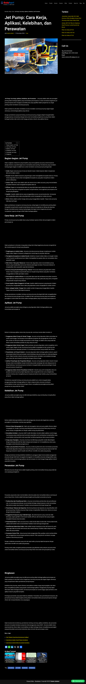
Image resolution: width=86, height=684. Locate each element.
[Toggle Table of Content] (16, 143)
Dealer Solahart (55, 681)
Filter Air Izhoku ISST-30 (68, 32)
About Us (76, 3)
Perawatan (32, 667)
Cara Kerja (11, 667)
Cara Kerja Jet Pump (11, 147)
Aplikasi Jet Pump (10, 148)
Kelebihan (24, 667)
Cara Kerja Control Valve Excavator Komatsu (17, 642)
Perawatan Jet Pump (11, 152)
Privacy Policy (30, 681)
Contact (70, 3)
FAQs (65, 3)
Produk (50, 3)
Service (55, 3)
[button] (78, 681)
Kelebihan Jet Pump (11, 150)
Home (46, 3)
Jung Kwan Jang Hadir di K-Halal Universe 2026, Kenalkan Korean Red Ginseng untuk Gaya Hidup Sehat (71, 18)
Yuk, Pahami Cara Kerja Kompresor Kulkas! (17, 637)
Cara (13, 11)
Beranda (6, 11)
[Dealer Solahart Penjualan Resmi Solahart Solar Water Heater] (8, 3)
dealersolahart (10, 33)
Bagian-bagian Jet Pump (12, 145)
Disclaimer (38, 681)
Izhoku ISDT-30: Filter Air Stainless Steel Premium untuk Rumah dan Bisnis (71, 25)
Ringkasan (8, 154)
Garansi (61, 3)
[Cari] (83, 3)
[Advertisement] (31, 88)
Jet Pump (18, 667)
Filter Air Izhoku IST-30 (68, 35)
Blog (10, 11)
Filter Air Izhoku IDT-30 (68, 30)
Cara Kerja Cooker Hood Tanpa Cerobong (17, 640)
